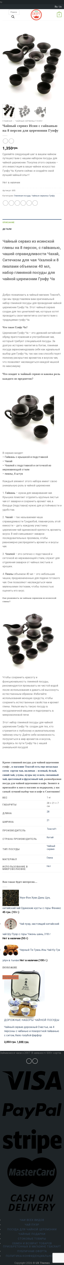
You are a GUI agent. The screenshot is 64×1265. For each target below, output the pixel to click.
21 (48, 820)
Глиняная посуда (22, 195)
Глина (50, 857)
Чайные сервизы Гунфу (29, 121)
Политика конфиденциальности (32, 1256)
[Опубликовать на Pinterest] (29, 203)
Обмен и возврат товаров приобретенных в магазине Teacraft (32, 1245)
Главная (7, 121)
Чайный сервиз (51, 848)
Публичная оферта (32, 1251)
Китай (50, 837)
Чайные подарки (32, 1234)
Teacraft (51, 829)
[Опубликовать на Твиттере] (17, 203)
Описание (8, 222)
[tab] (32, 222)
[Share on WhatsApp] (5, 203)
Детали (7, 229)
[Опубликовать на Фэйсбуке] (11, 203)
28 (48, 811)
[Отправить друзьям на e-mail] (23, 203)
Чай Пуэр (32, 1224)
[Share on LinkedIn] (35, 203)
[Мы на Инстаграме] (29, 1061)
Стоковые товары (32, 1238)
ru (56, 6)
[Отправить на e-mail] (35, 1061)
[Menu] (4, 15)
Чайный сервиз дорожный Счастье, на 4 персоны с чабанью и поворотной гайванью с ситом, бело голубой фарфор (31, 1031)
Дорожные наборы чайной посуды (31, 1020)
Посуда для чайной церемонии (32, 1229)
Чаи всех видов (32, 1220)
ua (60, 6)
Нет (49, 866)
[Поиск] (13, 17)
